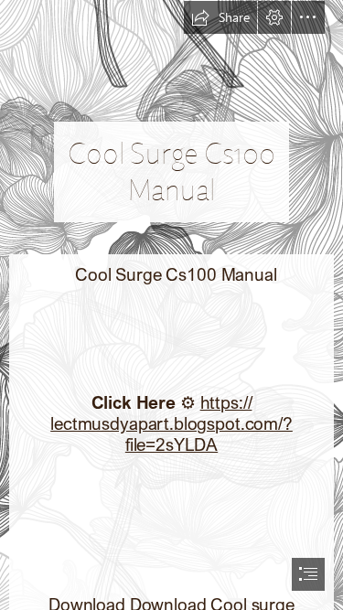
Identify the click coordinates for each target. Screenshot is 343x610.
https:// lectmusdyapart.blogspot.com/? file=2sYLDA (171, 423)
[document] (171, 305)
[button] (220, 17)
